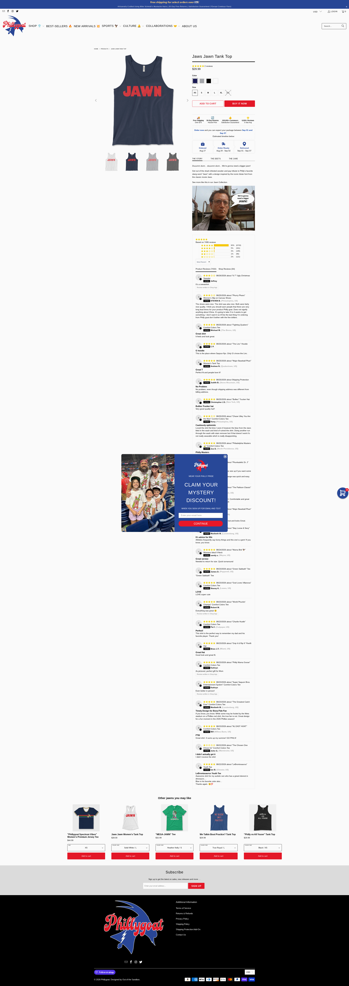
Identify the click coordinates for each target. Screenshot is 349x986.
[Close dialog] (225, 456)
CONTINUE (201, 523)
